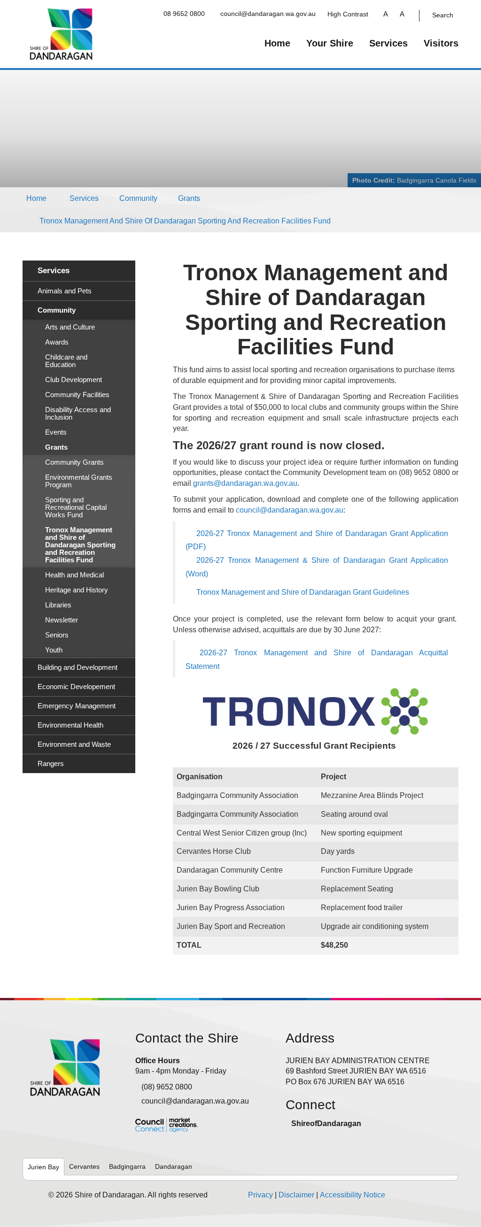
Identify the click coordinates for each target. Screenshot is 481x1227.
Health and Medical (74, 575)
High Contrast (347, 14)
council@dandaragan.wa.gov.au (268, 13)
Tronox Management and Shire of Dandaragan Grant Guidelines (302, 592)
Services (388, 43)
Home (277, 43)
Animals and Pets (65, 291)
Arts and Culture (70, 327)
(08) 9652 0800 (166, 1087)
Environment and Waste (74, 744)
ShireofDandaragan (326, 1123)
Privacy (260, 1195)
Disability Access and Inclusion (78, 413)
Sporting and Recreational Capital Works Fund (76, 507)
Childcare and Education (66, 360)
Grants (189, 198)
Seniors (57, 635)
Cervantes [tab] (84, 1166)
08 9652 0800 (184, 13)
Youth (53, 650)
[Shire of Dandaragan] (61, 34)
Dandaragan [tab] (173, 1166)
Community (138, 198)
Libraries (58, 605)
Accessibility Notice (352, 1195)
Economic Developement (76, 686)
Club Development (73, 379)
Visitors (441, 43)
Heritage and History (76, 590)
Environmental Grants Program (78, 481)
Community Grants (74, 462)
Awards (57, 342)
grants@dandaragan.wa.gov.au (245, 483)
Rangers (51, 763)
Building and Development (77, 667)
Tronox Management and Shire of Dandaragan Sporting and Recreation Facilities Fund (185, 221)
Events (56, 432)
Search (442, 15)
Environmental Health (70, 725)
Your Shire (329, 43)
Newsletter (61, 620)
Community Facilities (77, 395)
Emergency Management (77, 706)
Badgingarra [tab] (127, 1166)
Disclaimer (296, 1195)
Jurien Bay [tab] (43, 1167)
